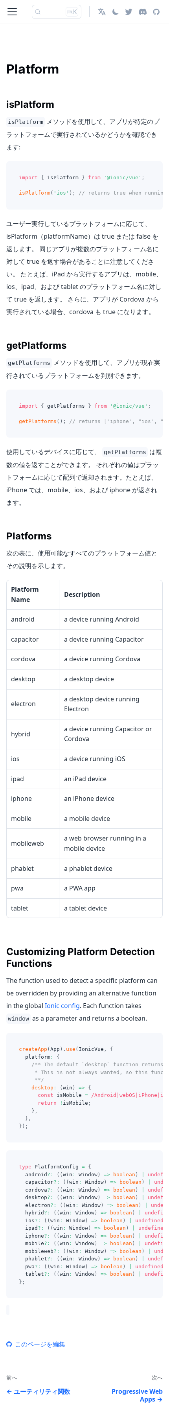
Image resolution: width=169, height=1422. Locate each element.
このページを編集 (40, 1344)
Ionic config (62, 1005)
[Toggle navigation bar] (12, 12)
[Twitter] (129, 12)
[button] (101, 12)
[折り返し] (138, 171)
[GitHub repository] (156, 12)
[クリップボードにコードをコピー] (153, 171)
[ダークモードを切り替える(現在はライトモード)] (115, 12)
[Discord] (143, 12)
